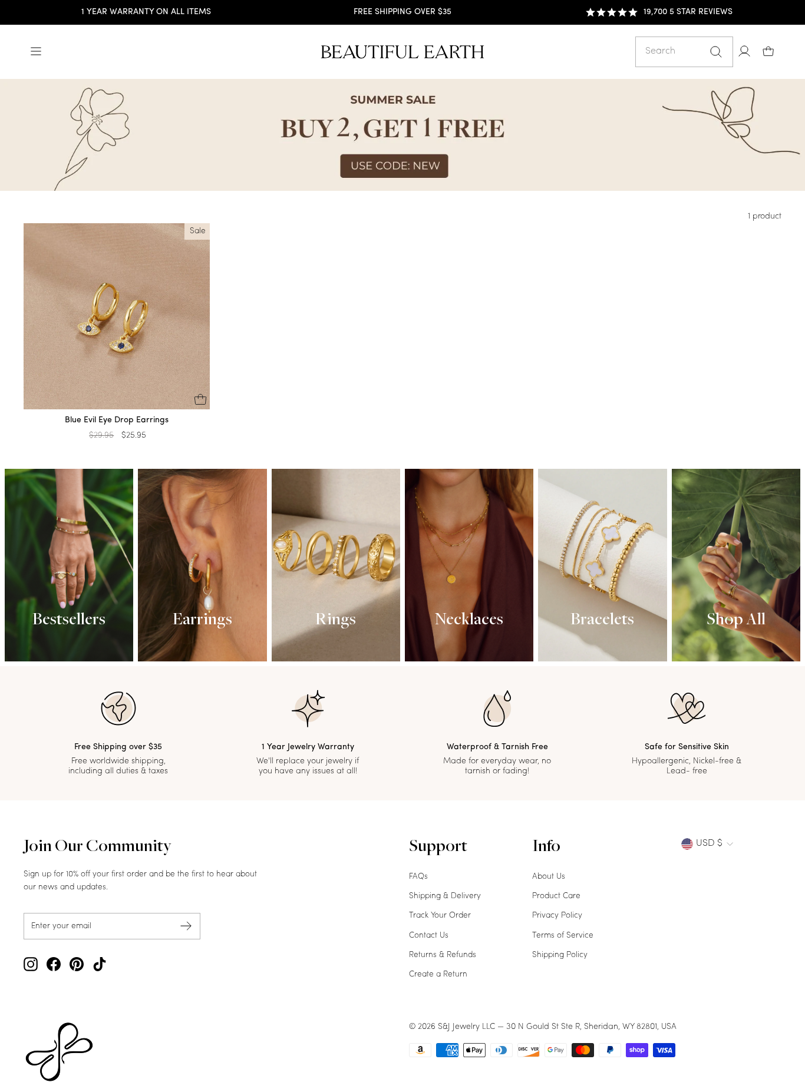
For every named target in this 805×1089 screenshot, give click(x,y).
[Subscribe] (186, 926)
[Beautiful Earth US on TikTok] (100, 964)
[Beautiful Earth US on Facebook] (54, 964)
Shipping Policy (560, 955)
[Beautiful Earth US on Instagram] (31, 964)
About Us (548, 877)
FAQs (418, 877)
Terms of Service (562, 935)
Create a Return (438, 974)
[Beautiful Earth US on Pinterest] (77, 964)
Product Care (556, 896)
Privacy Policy (557, 915)
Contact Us (428, 935)
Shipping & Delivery (445, 896)
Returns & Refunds (442, 955)
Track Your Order (440, 915)
